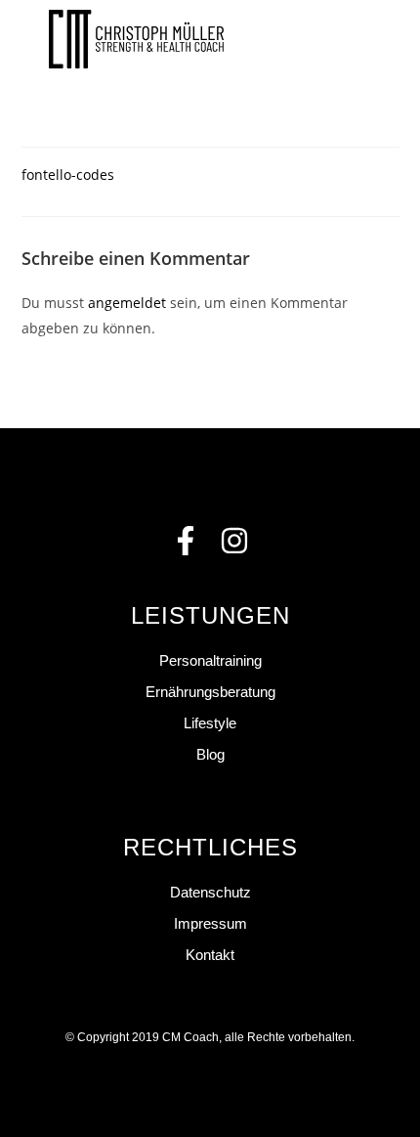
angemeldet (127, 302)
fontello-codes (67, 174)
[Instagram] (234, 540)
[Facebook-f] (185, 540)
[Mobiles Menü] (364, 39)
